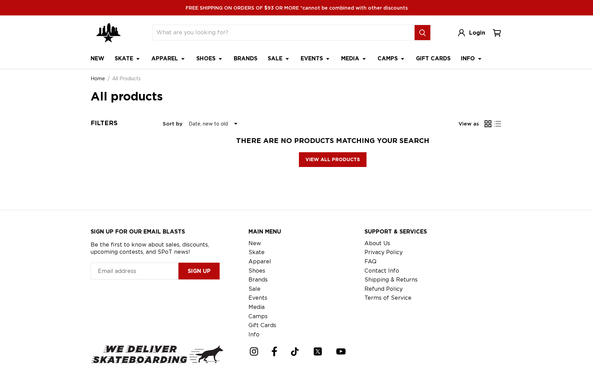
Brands (245, 58)
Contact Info (381, 270)
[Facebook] (274, 351)
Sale (276, 58)
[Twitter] (318, 351)
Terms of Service (387, 298)
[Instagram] (254, 351)
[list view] (497, 124)
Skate (125, 58)
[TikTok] (295, 351)
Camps (388, 58)
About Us (377, 243)
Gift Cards (433, 58)
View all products (332, 159)
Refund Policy (383, 289)
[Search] (422, 32)
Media (351, 58)
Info (469, 58)
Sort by (173, 124)
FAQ (370, 261)
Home (98, 78)
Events (313, 58)
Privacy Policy (383, 252)
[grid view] (488, 124)
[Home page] (108, 32)
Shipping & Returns (391, 279)
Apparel (165, 58)
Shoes (206, 58)
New (97, 58)
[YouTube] (341, 351)
